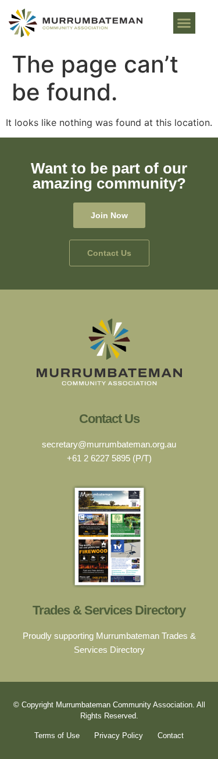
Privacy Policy (118, 735)
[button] (184, 23)
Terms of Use (57, 735)
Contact (171, 735)
